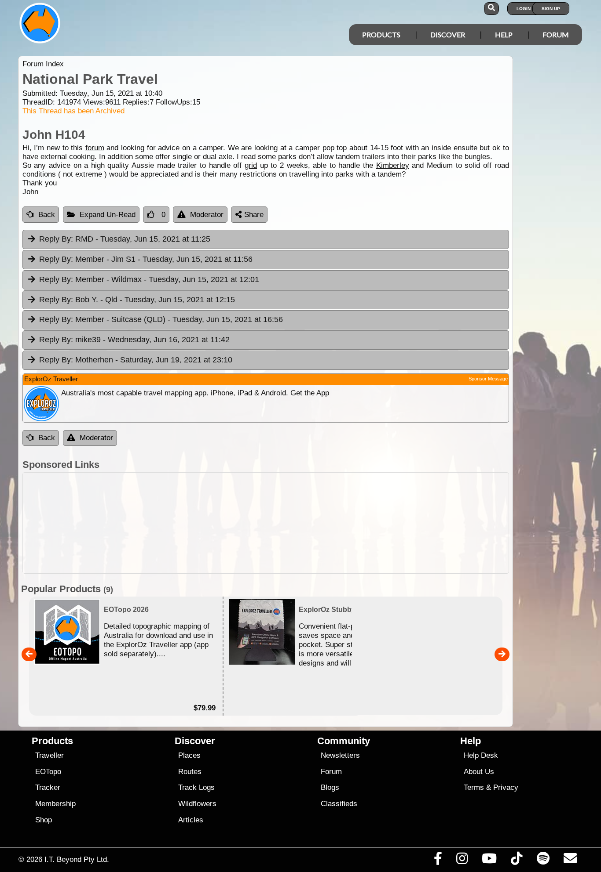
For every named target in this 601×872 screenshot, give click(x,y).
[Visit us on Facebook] (437, 860)
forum (94, 148)
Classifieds (339, 804)
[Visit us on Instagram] (462, 860)
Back (46, 214)
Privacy (505, 787)
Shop (43, 820)
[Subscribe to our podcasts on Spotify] (543, 860)
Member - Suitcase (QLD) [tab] (161, 319)
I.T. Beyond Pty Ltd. (76, 859)
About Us (479, 771)
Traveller (49, 755)
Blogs (330, 787)
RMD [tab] (124, 239)
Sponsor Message (488, 378)
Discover (447, 34)
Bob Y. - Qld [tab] (137, 299)
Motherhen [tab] (135, 359)
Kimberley (392, 165)
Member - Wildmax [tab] (149, 279)
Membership (55, 804)
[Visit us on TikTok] (517, 860)
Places (189, 755)
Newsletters (340, 755)
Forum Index (43, 64)
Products (381, 34)
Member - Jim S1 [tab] (146, 259)
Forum (555, 34)
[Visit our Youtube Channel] (489, 860)
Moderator (207, 214)
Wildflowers (197, 804)
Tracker (47, 787)
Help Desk (481, 755)
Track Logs (196, 787)
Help (504, 34)
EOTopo (48, 771)
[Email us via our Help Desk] (570, 860)
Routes (190, 771)
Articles (190, 820)
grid (251, 165)
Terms (474, 787)
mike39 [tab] (134, 339)
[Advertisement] (308, 523)
